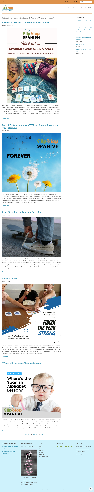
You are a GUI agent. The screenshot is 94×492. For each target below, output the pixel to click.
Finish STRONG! (10, 278)
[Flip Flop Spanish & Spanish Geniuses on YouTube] (66, 446)
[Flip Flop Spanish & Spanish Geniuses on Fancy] (71, 446)
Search (40, 446)
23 (34, 434)
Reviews (75, 8)
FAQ (69, 8)
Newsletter (41, 450)
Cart (77, 2)
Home (52, 8)
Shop (63, 8)
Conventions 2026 (86, 8)
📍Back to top (5, 2)
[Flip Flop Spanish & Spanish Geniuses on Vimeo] (69, 446)
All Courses (41, 454)
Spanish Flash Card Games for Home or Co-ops (25, 22)
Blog (58, 8)
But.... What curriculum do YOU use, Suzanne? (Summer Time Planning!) (84, 30)
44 (42, 434)
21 (28, 434)
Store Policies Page (43, 456)
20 (26, 434)
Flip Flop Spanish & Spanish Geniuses (46, 489)
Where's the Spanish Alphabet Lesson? (21, 363)
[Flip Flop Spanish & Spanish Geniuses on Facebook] (58, 446)
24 (36, 434)
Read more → (5, 118)
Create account (68, 2)
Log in (61, 2)
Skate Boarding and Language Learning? (22, 212)
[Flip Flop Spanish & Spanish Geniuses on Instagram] (63, 446)
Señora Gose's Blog (26, 443)
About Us (41, 452)
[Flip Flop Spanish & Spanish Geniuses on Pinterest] (61, 446)
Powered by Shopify (60, 489)
